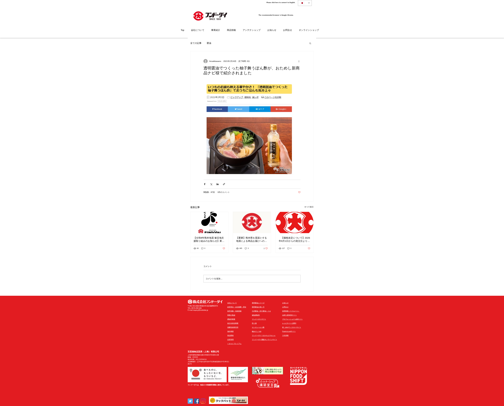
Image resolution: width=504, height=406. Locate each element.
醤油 (209, 43)
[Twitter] (190, 401)
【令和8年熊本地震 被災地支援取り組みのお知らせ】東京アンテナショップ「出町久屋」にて (209, 240)
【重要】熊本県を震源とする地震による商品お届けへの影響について (251, 240)
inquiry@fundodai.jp (200, 310)
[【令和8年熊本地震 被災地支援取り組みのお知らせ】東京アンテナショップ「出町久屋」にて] (209, 222)
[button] (310, 43)
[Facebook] (196, 401)
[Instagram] (203, 401)
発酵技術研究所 (232, 327)
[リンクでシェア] (224, 184)
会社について (232, 303)
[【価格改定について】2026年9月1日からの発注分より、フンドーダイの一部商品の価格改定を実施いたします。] (294, 222)
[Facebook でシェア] (204, 184)
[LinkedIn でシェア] (217, 184)
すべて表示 (309, 207)
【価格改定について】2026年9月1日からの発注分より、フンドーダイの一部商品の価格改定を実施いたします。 (294, 240)
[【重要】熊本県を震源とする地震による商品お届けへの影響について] (252, 222)
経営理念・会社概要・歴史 (236, 307)
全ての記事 (195, 43)
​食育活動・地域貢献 (234, 311)
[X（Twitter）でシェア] (211, 184)
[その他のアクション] (299, 61)
